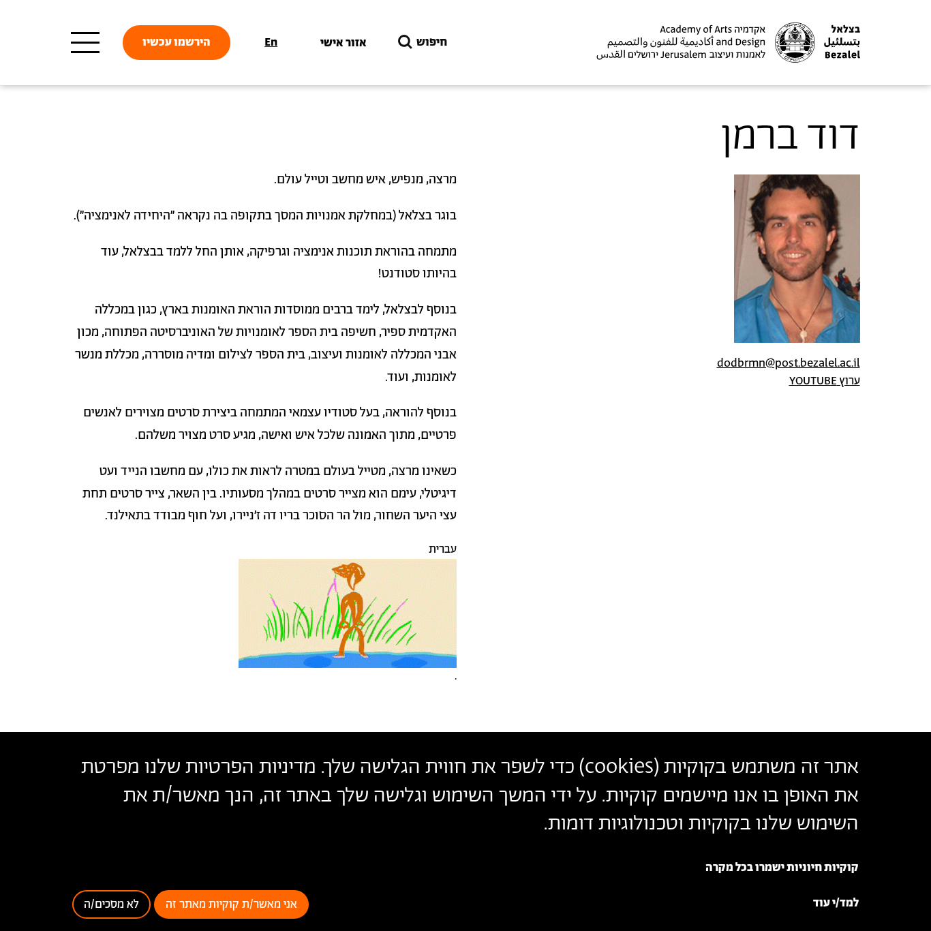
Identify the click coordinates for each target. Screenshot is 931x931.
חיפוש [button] (431, 42)
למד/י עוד (836, 903)
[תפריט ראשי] (85, 43)
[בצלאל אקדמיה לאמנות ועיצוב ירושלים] (726, 42)
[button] (348, 613)
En (270, 42)
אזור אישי (343, 43)
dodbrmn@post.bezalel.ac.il (788, 363)
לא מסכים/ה (111, 904)
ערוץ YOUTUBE (824, 381)
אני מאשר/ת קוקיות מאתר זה (231, 904)
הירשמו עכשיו (176, 42)
